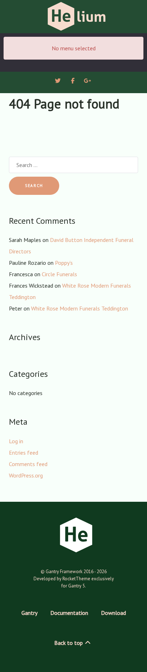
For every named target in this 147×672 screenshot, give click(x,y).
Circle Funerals (59, 274)
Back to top (69, 642)
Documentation (69, 612)
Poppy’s (64, 262)
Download (113, 612)
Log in (16, 441)
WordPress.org (26, 475)
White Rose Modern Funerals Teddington (79, 308)
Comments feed (28, 464)
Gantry (29, 612)
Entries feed (23, 452)
